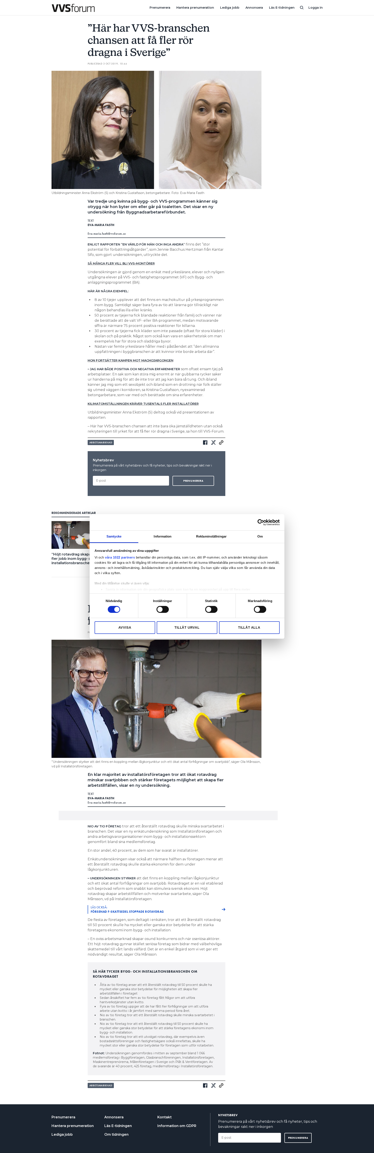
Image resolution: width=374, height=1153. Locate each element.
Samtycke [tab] (113, 536)
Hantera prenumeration (195, 8)
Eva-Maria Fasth (101, 225)
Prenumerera (160, 8)
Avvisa (124, 627)
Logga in (315, 8)
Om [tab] (260, 536)
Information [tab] (162, 536)
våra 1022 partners (120, 557)
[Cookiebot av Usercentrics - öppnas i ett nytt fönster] (261, 522)
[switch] (162, 609)
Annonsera (254, 8)
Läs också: (127, 909)
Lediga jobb (229, 8)
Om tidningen (116, 1134)
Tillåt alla (249, 627)
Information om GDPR (176, 1126)
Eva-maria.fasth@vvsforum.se (107, 234)
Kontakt (164, 1117)
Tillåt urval (187, 627)
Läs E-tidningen (282, 8)
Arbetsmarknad (100, 442)
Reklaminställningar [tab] (211, 536)
